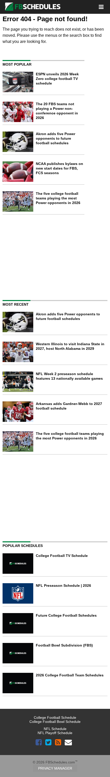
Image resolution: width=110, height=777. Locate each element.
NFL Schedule (55, 729)
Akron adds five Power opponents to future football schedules (55, 138)
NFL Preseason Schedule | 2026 (63, 585)
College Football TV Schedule (62, 556)
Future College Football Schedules (66, 615)
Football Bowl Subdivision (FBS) (64, 645)
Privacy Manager (55, 768)
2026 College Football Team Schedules (70, 675)
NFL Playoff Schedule (55, 733)
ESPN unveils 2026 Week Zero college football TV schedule (57, 78)
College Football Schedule (55, 717)
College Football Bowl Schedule (55, 722)
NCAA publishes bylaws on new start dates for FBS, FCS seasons (59, 168)
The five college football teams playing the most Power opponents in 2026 (58, 198)
